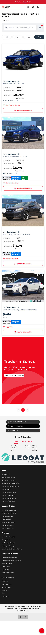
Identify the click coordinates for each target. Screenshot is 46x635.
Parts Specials (6, 519)
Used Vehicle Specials (9, 513)
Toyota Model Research (9, 498)
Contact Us (5, 596)
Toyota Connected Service (10, 486)
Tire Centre (5, 570)
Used (39, 37)
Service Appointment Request (11, 560)
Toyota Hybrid (6, 489)
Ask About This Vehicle (24, 110)
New (17, 37)
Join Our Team (6, 587)
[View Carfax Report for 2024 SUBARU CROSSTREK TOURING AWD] (15, 178)
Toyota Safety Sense (8, 495)
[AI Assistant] (41, 630)
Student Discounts (7, 525)
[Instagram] (25, 617)
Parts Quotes (6, 566)
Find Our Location (16, 426)
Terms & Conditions (21, 608)
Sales (16, 441)
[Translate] (28, 7)
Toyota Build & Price (8, 501)
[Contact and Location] (33, 7)
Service (23, 441)
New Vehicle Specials (9, 510)
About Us (5, 581)
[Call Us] (38, 7)
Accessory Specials (8, 522)
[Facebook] (20, 617)
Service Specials (7, 516)
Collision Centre (7, 563)
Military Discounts (7, 528)
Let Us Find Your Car (8, 480)
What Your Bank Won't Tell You (12, 549)
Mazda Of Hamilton (12, 183)
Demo (28, 37)
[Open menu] (42, 7)
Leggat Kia (9, 327)
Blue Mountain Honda (13, 105)
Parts (30, 441)
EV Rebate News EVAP (23, 2)
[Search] (6, 27)
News (3, 593)
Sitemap (10, 608)
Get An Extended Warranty (10, 483)
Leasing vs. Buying (8, 546)
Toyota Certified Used (9, 492)
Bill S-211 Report (23, 611)
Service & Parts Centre (9, 557)
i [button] (17, 100)
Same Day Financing (8, 537)
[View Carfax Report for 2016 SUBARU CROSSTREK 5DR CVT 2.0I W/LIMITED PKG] (11, 322)
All (7, 37)
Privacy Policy (34, 608)
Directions (5, 590)
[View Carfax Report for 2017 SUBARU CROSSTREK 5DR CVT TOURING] (11, 254)
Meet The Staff (7, 584)
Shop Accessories (8, 573)
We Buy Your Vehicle (8, 477)
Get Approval (6, 474)
